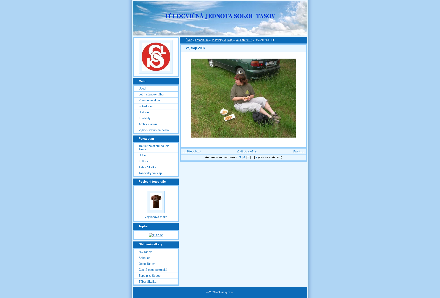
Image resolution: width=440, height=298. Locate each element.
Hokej (142, 155)
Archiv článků (148, 124)
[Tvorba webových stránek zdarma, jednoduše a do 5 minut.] (232, 293)
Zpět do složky (247, 151)
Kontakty (145, 118)
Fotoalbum (202, 40)
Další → (298, 151)
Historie (144, 112)
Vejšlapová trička (156, 217)
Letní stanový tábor (151, 94)
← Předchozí (192, 151)
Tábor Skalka (147, 167)
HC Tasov (145, 252)
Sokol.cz (144, 258)
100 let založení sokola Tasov (154, 147)
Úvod (189, 40)
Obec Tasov (147, 263)
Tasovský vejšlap (222, 40)
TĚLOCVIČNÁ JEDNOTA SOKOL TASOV (220, 15)
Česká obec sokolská (153, 269)
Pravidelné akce (149, 100)
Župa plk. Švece (149, 275)
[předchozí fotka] (188, 98)
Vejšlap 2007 (244, 40)
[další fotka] (298, 98)
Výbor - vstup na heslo (154, 130)
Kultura (143, 161)
